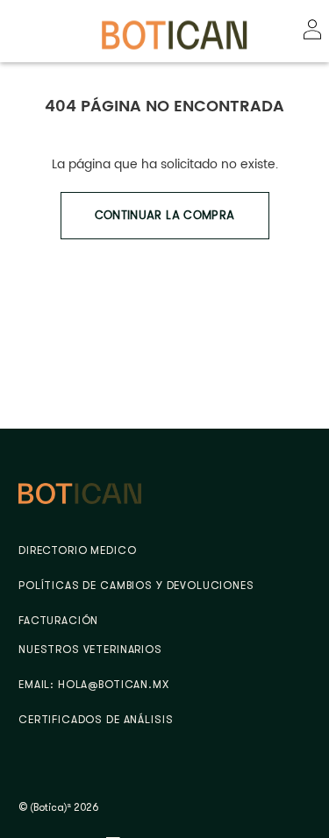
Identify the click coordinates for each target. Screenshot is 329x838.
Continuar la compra (165, 215)
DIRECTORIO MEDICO (77, 550)
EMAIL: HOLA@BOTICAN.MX (93, 684)
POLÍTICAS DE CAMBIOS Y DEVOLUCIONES (136, 585)
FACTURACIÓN (58, 620)
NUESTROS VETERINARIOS (90, 649)
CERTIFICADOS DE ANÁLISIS (95, 720)
